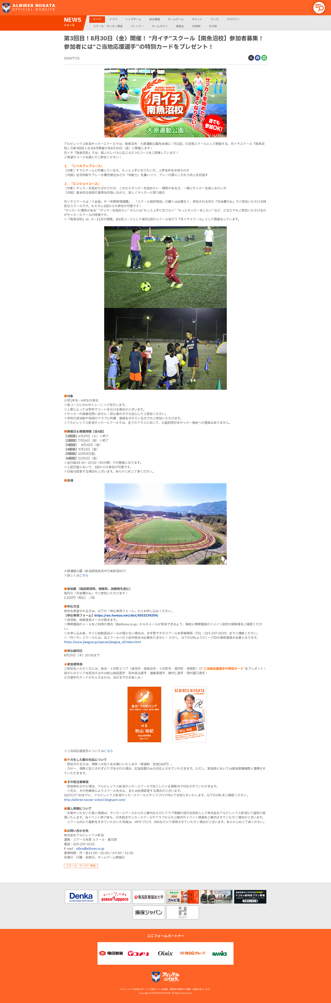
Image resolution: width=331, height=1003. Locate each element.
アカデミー (233, 19)
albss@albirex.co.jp (90, 848)
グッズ (215, 19)
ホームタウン (160, 26)
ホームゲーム (176, 19)
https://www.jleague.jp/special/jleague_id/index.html (102, 642)
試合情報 (154, 19)
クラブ (113, 19)
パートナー (137, 26)
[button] (319, 7)
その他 (213, 26)
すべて (97, 19)
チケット (197, 19)
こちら (83, 575)
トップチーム (133, 19)
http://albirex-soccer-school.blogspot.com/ (94, 800)
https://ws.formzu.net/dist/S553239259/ (126, 615)
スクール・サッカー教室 (108, 26)
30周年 (196, 26)
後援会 (180, 26)
